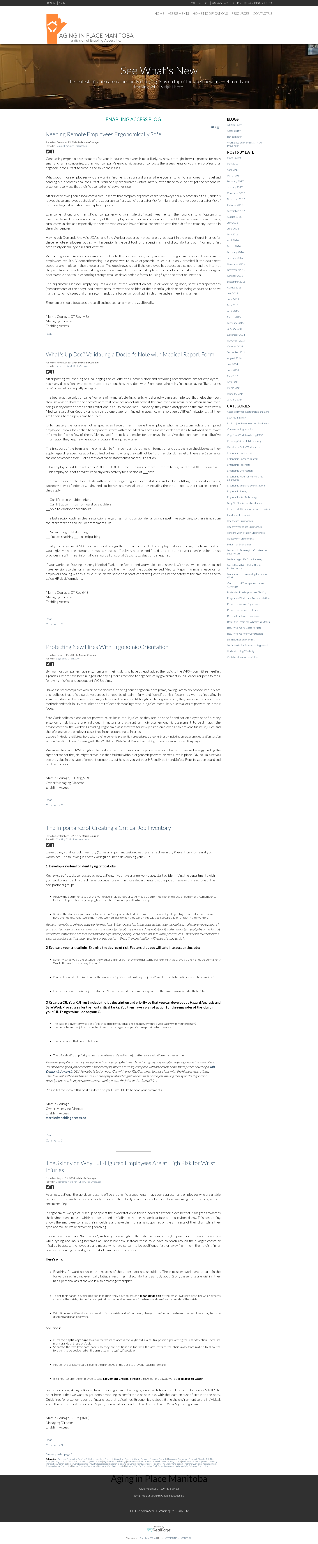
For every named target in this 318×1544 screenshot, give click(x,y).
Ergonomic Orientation (68, 658)
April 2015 (233, 311)
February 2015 (235, 322)
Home (159, 13)
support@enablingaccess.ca (166, 1495)
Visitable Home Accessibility (242, 657)
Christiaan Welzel (148, 1538)
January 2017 (235, 187)
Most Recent (234, 157)
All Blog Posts (234, 124)
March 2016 (234, 246)
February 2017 (235, 181)
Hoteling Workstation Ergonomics (246, 532)
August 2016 (234, 216)
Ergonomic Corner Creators (137, 1459)
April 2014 (233, 381)
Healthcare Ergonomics (171, 1461)
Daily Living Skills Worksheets (243, 447)
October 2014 (235, 346)
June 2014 (233, 370)
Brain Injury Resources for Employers (248, 423)
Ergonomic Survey (94, 1461)
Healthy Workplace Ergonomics (195, 1461)
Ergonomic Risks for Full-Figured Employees (79, 1181)
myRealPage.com (159, 1530)
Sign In (50, 3)
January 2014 (235, 399)
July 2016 (232, 222)
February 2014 (235, 393)
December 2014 (236, 334)
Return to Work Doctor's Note (72, 366)
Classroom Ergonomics (67, 1459)
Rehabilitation (234, 136)
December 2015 (236, 263)
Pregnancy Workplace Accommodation (200, 1464)
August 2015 (234, 287)
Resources (240, 13)
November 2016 (236, 199)
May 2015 (232, 305)
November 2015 (236, 269)
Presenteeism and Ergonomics (58, 1466)
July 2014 (232, 364)
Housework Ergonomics (78, 1464)
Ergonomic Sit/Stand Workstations (71, 1461)
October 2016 (235, 204)
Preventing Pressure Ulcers (242, 610)
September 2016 (236, 210)
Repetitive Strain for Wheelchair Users (248, 621)
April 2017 (233, 169)
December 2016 (236, 193)
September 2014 (236, 352)
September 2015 (236, 281)
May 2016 (232, 234)
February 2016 (235, 252)
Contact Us (262, 13)
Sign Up (64, 3)
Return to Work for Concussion (138, 1466)
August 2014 (234, 358)
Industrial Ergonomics (98, 1464)
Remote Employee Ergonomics (71, 145)
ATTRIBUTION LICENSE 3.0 (178, 1538)
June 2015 (233, 299)
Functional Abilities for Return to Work (144, 1461)
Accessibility (234, 130)
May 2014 (232, 375)
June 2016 (233, 228)
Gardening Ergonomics (239, 515)
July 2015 (232, 293)
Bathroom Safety (236, 417)
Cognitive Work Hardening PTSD (245, 435)
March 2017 (234, 175)
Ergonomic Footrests (158, 1459)
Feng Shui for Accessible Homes (244, 503)
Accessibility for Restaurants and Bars (248, 411)
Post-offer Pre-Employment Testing (168, 1464)
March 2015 (234, 316)
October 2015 (235, 275)
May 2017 (232, 163)
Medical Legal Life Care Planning (244, 559)
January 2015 (235, 328)
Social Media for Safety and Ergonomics (191, 1466)
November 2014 (236, 340)
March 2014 (234, 387)
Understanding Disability (240, 651)
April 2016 (233, 240)
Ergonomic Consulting (114, 1459)
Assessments (178, 13)
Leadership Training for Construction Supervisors (130, 1464)
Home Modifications (210, 13)
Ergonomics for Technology (114, 1461)
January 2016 (235, 258)
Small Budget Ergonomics (163, 1466)
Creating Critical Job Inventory (72, 839)
